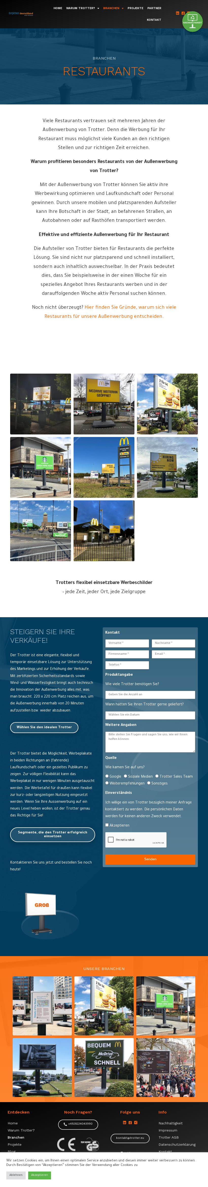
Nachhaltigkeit (171, 1123)
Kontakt (165, 1151)
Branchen (16, 1137)
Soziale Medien (140, 777)
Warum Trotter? (21, 1130)
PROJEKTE (135, 8)
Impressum (168, 1130)
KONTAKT (154, 20)
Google (115, 777)
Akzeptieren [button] (39, 1175)
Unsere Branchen (104, 968)
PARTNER (154, 8)
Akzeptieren (119, 826)
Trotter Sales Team (176, 777)
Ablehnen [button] (16, 1175)
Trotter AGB (169, 1137)
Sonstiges (159, 784)
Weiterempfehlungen (127, 784)
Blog (11, 1151)
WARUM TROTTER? (80, 8)
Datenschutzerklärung (177, 1144)
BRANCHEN (111, 8)
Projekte (15, 1144)
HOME (58, 8)
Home (13, 1123)
